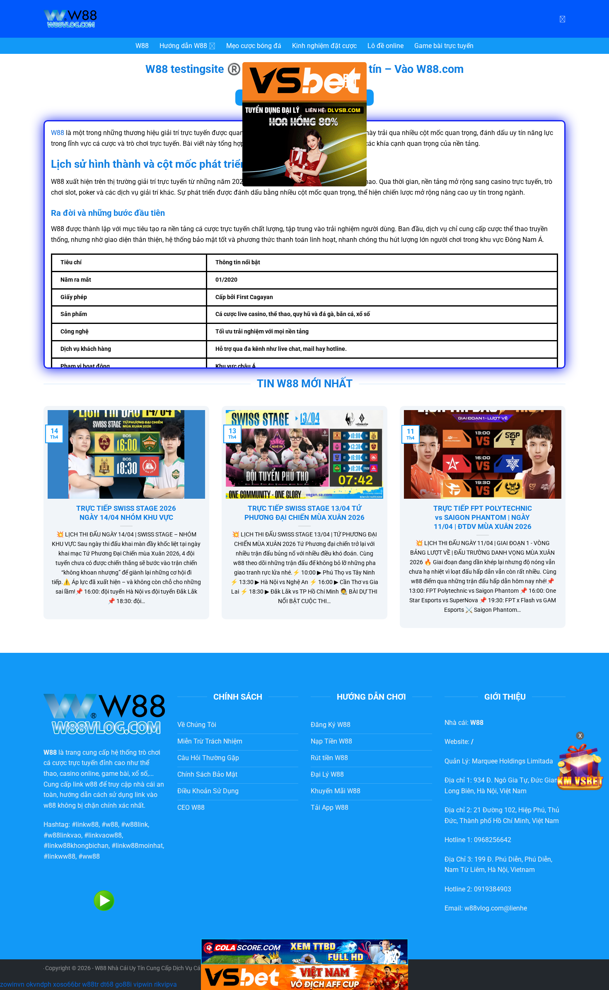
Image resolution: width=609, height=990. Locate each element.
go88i (123, 984)
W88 (142, 46)
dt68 (107, 984)
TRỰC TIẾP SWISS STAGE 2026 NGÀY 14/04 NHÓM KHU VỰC (126, 513)
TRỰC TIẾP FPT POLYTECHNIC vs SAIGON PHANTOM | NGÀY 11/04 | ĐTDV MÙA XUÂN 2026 (482, 517)
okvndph (38, 984)
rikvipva (165, 984)
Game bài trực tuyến (444, 46)
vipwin (142, 984)
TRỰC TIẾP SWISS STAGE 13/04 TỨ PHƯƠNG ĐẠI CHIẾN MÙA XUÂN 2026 (304, 513)
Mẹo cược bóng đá (253, 46)
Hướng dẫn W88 (183, 46)
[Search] (562, 19)
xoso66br (66, 984)
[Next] (567, 522)
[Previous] (42, 522)
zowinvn (12, 984)
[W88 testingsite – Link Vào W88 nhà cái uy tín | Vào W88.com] (106, 19)
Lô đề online (385, 46)
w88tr (90, 984)
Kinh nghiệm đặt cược (324, 46)
